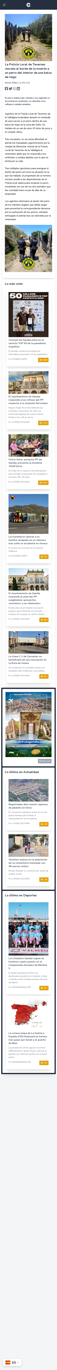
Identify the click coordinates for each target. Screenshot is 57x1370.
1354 (44, 422)
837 (45, 676)
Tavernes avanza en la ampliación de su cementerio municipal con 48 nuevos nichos (28, 863)
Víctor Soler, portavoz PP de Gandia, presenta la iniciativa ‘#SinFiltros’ (25, 463)
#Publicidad (44, 761)
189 (45, 824)
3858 (44, 360)
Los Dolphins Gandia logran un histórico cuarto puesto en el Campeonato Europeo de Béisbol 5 (28, 963)
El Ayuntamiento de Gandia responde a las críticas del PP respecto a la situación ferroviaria (28, 400)
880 (45, 619)
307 (45, 988)
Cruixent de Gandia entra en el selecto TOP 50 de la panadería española (27, 343)
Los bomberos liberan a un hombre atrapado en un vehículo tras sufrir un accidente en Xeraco (28, 540)
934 (45, 556)
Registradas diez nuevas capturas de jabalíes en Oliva (28, 806)
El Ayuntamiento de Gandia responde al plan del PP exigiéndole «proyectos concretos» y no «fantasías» (25, 598)
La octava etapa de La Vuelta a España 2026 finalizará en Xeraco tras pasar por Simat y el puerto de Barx (28, 1038)
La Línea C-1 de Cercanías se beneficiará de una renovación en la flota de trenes (28, 660)
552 (45, 1062)
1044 (44, 482)
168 (45, 879)
